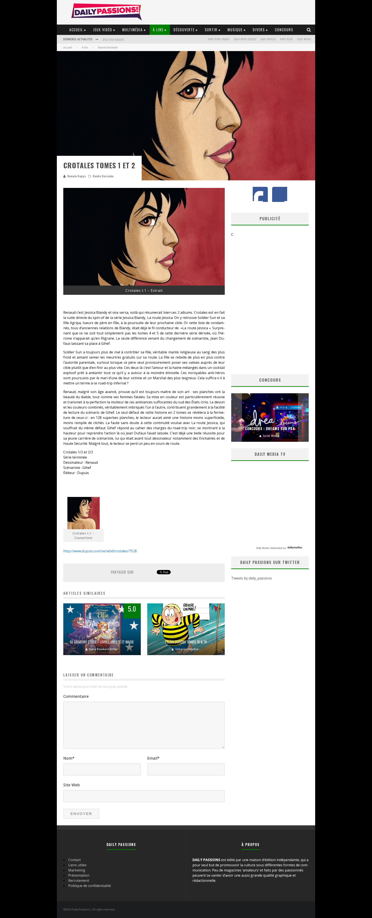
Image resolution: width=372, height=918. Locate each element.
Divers (259, 29)
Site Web (71, 784)
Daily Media (304, 39)
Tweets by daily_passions (251, 578)
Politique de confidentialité (89, 885)
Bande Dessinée (103, 176)
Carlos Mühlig (271, 435)
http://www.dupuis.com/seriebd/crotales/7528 (100, 551)
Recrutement (78, 880)
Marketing (76, 870)
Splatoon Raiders (113, 38)
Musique (235, 29)
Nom (68, 758)
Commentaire (76, 696)
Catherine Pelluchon (187, 649)
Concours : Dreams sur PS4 (270, 428)
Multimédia (132, 29)
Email (153, 758)
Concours (284, 29)
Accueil (76, 29)
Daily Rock (286, 39)
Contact (74, 859)
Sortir (211, 29)
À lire (158, 29)
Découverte (184, 29)
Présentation (78, 875)
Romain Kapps (76, 176)
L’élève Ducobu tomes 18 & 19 (186, 642)
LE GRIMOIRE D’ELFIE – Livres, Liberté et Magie (102, 642)
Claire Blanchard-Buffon (103, 649)
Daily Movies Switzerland (269, 548)
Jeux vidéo (102, 29)
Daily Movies (268, 39)
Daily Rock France (219, 39)
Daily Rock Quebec (245, 39)
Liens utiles (77, 865)
